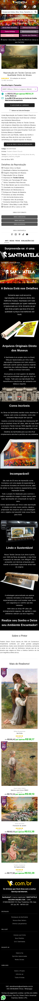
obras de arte (29, 154)
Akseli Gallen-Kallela (19, 788)
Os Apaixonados (19, 867)
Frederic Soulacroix (19, 865)
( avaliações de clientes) (18, 78)
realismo (11, 156)
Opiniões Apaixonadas (19, 956)
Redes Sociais (19, 959)
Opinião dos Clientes (29, 35)
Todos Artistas (10, 31)
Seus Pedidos (19, 938)
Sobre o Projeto (19, 971)
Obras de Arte (20, 16)
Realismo (31, 16)
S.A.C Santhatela (19, 941)
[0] (24, 7)
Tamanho (17, 85)
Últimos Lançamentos (19, 924)
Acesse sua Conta (20, 935)
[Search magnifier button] (36, 12)
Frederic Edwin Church (19, 18)
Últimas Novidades (29, 28)
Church (9, 154)
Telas (11, 16)
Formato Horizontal (18, 154)
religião (17, 156)
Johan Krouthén (19, 823)
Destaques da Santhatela (19, 917)
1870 (12, 159)
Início (5, 16)
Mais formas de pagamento (14, 100)
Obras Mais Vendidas (9, 28)
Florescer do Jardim (19, 826)
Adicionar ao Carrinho (20, 105)
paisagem (5, 156)
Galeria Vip (10, 35)
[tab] (6, 241)
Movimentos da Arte (29, 31)
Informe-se (19, 974)
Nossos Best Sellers (19, 920)
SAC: (19, 986)
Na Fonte (20, 733)
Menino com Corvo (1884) (19, 790)
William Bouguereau (19, 731)
